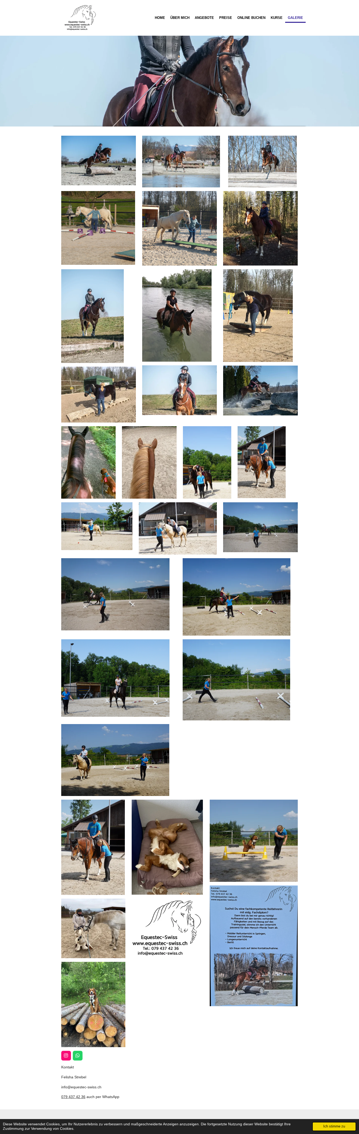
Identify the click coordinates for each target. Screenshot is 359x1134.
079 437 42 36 (73, 1097)
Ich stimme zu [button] (334, 1126)
